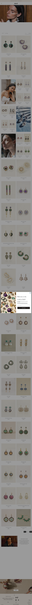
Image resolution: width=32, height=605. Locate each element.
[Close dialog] (30, 293)
